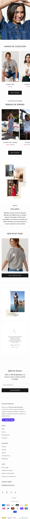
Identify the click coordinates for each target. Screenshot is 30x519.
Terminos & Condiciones (9, 476)
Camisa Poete (10, 84)
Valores (4, 452)
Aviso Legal (5, 467)
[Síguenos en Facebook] (2, 492)
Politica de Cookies (7, 470)
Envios (4, 432)
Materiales (5, 459)
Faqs (3, 429)
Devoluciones (6, 435)
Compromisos (6, 455)
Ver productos (15, 275)
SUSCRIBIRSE (15, 390)
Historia (4, 449)
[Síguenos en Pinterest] (11, 492)
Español (14, 498)
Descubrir (15, 32)
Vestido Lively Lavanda (10, 142)
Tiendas (4, 446)
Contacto (4, 438)
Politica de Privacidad (8, 473)
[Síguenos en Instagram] (7, 492)
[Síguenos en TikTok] (15, 492)
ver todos (15, 92)
